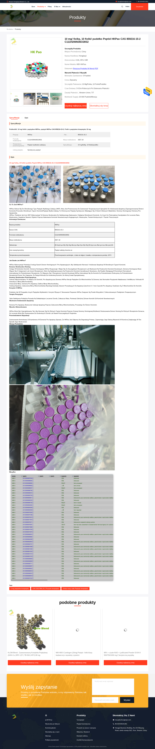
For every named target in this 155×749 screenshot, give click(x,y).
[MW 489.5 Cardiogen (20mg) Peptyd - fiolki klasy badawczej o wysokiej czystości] (29, 630)
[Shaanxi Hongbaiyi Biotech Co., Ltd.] (13, 6)
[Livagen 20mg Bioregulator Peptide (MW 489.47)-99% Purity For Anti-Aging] (125, 630)
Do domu (10, 29)
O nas (56, 6)
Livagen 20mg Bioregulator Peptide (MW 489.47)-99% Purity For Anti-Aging (124, 654)
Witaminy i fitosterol (83, 732)
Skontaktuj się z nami (52, 732)
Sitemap (48, 736)
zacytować (139, 6)
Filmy (50, 6)
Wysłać (127, 700)
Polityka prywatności (52, 740)
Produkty (40, 6)
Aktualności (66, 6)
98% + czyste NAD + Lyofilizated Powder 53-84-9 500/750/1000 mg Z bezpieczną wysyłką (74, 654)
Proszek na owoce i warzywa (86, 728)
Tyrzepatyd (80, 720)
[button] (61, 99)
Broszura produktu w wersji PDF (85, 68)
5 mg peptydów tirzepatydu (20, 588)
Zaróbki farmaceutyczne (85, 740)
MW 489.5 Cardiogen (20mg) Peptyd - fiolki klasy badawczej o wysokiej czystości (26, 654)
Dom (33, 6)
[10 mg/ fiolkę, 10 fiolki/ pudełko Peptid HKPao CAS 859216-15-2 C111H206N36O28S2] (36, 64)
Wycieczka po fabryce (52, 724)
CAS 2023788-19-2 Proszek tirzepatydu (46, 588)
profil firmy (48, 720)
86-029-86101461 (142, 1)
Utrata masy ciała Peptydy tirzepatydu (75, 588)
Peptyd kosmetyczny (83, 724)
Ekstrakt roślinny (82, 736)
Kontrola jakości (50, 728)
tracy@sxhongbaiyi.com (125, 1)
